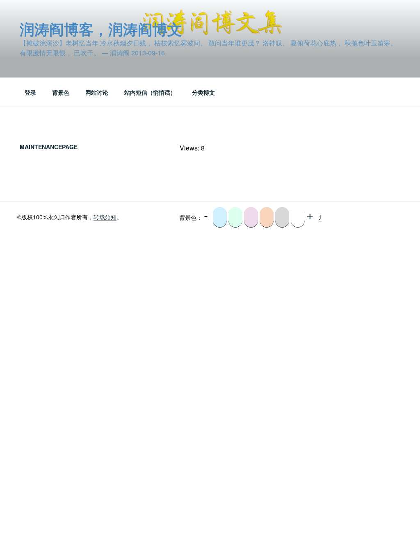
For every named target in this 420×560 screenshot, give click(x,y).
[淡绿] (235, 217)
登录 (30, 92)
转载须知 (105, 217)
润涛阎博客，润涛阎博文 (101, 28)
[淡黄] (267, 217)
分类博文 (203, 92)
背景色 (60, 92)
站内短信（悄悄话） (150, 92)
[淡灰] (282, 217)
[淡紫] (251, 217)
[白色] (298, 217)
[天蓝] (220, 217)
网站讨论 (96, 92)
